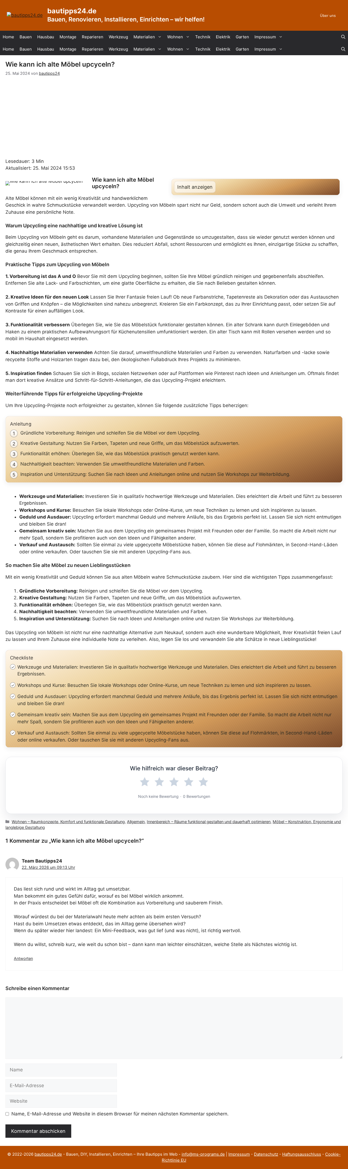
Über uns (328, 15)
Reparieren (92, 36)
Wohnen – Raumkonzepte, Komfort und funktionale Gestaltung (68, 821)
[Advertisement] (174, 117)
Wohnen (175, 36)
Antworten (23, 958)
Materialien (144, 36)
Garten (242, 36)
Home (8, 36)
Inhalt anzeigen (195, 187)
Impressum (265, 36)
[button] (343, 37)
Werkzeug (118, 36)
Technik (202, 36)
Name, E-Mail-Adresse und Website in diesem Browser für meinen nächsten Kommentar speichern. (120, 1114)
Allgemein (136, 821)
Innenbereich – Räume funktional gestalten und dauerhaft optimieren (209, 821)
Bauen (26, 36)
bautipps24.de (72, 11)
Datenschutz (266, 1154)
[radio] (144, 782)
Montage (68, 36)
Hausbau (45, 36)
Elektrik (223, 36)
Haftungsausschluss (301, 1154)
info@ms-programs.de (203, 1154)
